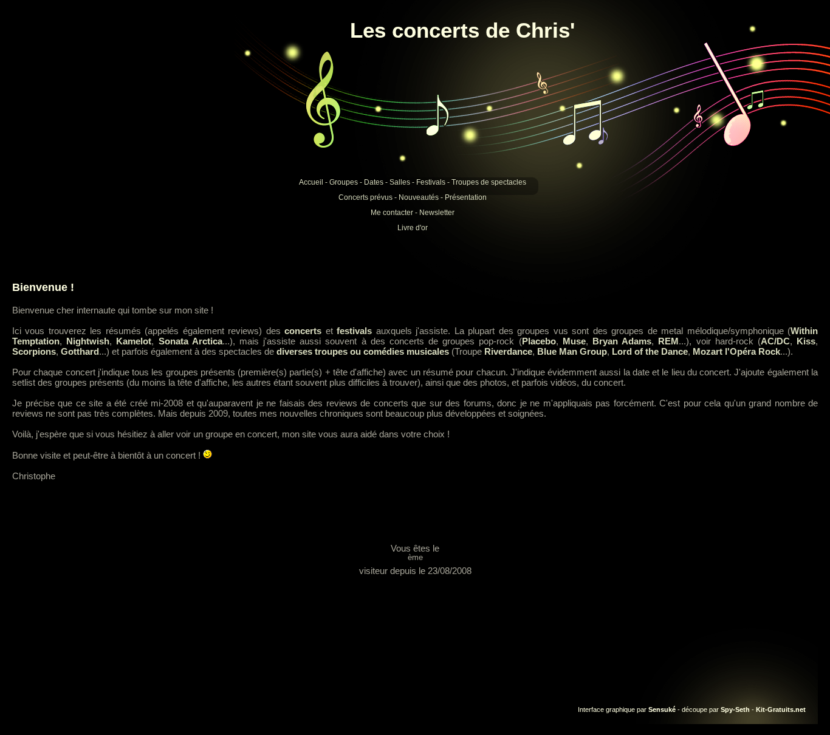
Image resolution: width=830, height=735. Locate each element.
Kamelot (133, 341)
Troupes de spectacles (488, 182)
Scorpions (34, 351)
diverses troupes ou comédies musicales (362, 351)
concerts (302, 331)
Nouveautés (419, 197)
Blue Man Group (572, 351)
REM (668, 341)
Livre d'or (412, 228)
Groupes (343, 182)
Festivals (430, 182)
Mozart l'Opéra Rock (736, 351)
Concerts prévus (365, 197)
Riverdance (508, 351)
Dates (373, 182)
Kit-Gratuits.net (781, 709)
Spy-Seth (735, 709)
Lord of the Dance (650, 351)
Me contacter (392, 212)
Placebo (539, 341)
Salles (399, 182)
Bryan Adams (621, 341)
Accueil (311, 182)
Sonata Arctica (190, 341)
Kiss (806, 341)
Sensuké (662, 709)
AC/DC (775, 341)
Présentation (466, 197)
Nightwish (87, 341)
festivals (354, 331)
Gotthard (80, 351)
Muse (574, 341)
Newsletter (436, 212)
